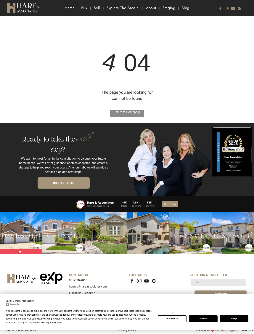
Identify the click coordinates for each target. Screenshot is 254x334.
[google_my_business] (239, 9)
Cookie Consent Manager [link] (18, 301)
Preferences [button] (56, 322)
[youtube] (233, 9)
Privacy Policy (127, 330)
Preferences (172, 318)
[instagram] (226, 9)
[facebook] (220, 9)
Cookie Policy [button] (125, 318)
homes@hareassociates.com (88, 286)
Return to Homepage (127, 112)
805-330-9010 (78, 280)
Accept (234, 318)
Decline (203, 318)
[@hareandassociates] (80, 204)
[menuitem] (70, 8)
